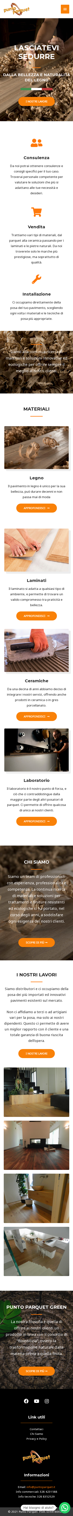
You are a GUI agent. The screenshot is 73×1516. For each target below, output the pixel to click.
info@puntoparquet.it (40, 1487)
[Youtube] (36, 1401)
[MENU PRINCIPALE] (65, 9)
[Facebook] (26, 1401)
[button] (36, 101)
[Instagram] (46, 1401)
